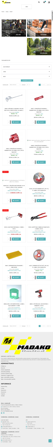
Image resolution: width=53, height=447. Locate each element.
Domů (3, 11)
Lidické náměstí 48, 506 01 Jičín (31, 422)
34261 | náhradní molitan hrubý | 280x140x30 (14, 266)
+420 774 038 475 (6, 424)
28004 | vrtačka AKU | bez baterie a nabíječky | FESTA (39, 304)
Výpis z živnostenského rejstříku (8, 379)
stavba (44, 34)
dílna (18, 34)
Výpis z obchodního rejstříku (7, 377)
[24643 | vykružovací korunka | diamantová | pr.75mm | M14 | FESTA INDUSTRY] (14, 138)
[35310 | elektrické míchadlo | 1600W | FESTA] (14, 216)
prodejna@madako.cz (7, 426)
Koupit (17, 122)
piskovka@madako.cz (7, 440)
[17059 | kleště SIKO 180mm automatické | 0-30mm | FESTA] (39, 216)
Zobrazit (23, 84)
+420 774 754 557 (31, 424)
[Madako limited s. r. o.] (6, 2)
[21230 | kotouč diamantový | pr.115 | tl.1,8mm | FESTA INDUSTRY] (39, 178)
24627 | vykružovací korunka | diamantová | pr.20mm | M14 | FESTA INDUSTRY (39, 110)
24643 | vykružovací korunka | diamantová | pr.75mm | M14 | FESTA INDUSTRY (14, 150)
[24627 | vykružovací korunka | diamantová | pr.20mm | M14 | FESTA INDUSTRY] (39, 98)
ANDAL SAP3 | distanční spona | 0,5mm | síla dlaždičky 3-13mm (14, 304)
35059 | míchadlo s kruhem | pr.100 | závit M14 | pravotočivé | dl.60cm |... (14, 109)
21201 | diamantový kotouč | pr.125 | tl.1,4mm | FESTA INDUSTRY (39, 266)
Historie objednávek (5, 369)
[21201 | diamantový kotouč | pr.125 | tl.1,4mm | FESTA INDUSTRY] (39, 255)
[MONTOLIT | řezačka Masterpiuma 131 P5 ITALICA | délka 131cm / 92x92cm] (14, 176)
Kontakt (3, 395)
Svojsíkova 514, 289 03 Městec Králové (11, 406)
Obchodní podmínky (5, 371)
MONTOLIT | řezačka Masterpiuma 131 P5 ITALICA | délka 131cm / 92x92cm (14, 186)
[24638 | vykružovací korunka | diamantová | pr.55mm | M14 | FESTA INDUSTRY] (39, 136)
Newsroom (3, 390)
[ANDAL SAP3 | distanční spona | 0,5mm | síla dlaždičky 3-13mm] (14, 293)
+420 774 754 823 (6, 438)
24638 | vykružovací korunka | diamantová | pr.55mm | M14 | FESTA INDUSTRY (39, 147)
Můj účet (3, 368)
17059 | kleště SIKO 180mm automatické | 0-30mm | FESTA (39, 227)
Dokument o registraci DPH (7, 375)
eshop (7, 11)
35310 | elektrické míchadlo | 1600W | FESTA (14, 227)
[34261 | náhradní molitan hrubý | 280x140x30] (14, 255)
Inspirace (3, 394)
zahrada (43, 53)
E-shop (2, 388)
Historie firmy (4, 386)
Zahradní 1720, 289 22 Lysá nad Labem (7, 422)
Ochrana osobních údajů (6, 373)
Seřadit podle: (5, 84)
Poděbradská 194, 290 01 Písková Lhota (11, 436)
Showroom (3, 392)
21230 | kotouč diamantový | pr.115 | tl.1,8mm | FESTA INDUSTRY (39, 189)
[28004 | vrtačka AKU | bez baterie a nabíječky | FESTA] (39, 293)
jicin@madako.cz (31, 426)
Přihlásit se (3, 366)
